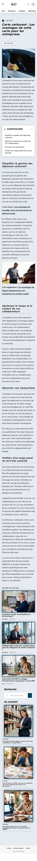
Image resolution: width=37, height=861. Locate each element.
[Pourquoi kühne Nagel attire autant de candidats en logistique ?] (18, 721)
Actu (3, 683)
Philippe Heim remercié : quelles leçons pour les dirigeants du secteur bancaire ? (18, 647)
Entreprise (9, 43)
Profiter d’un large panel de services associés (18, 152)
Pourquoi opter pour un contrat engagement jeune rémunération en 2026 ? (16, 828)
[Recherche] (28, 4)
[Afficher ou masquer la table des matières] (28, 129)
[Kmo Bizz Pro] (14, 4)
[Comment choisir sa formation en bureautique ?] (18, 601)
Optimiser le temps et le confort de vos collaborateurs (18, 142)
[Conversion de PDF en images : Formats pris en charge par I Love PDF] (18, 666)
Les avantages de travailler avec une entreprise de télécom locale (17, 210)
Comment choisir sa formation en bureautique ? (16, 615)
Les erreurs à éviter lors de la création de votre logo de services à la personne (17, 784)
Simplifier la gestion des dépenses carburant (17, 136)
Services (4, 781)
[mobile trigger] (3, 4)
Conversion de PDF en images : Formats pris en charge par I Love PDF (18, 680)
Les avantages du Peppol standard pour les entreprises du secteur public (18, 290)
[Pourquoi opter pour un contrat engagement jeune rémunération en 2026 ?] (18, 806)
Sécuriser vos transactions (14, 147)
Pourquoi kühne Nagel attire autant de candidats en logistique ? (17, 742)
